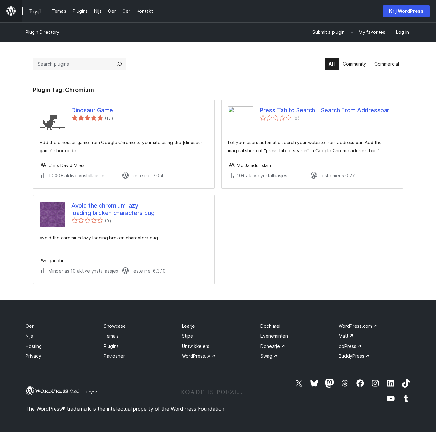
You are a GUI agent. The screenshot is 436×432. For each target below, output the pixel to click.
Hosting (34, 346)
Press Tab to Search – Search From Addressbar (324, 110)
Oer (30, 326)
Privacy (33, 356)
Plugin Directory (42, 32)
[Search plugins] (119, 64)
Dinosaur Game (92, 110)
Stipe (187, 336)
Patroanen (115, 356)
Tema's (111, 336)
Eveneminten (274, 336)
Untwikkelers (195, 346)
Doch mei (270, 326)
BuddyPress (354, 356)
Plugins (111, 346)
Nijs (29, 336)
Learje (188, 326)
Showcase (115, 326)
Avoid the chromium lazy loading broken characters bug (112, 209)
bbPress (350, 346)
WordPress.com (358, 326)
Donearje (272, 346)
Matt (346, 336)
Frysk (91, 391)
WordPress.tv (199, 356)
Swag (269, 356)
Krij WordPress (406, 11)
